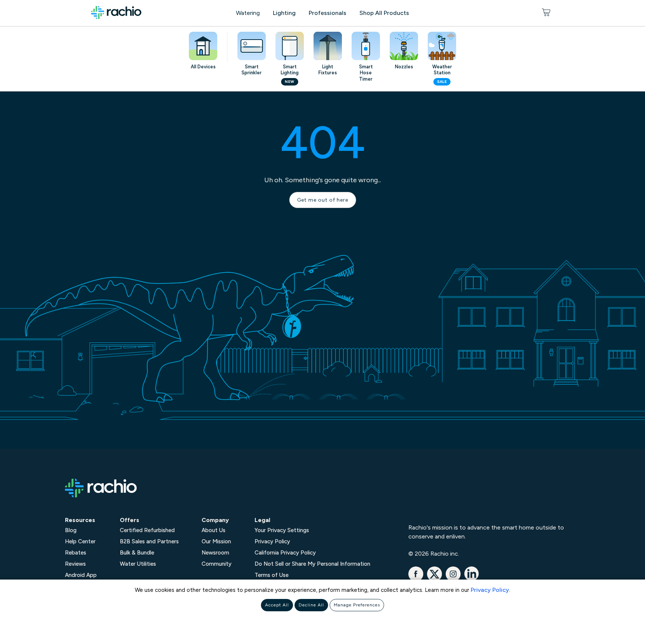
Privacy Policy (490, 589)
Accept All (277, 605)
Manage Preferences (357, 605)
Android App (81, 575)
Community (216, 563)
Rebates (75, 552)
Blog (71, 530)
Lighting (284, 12)
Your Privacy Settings (282, 530)
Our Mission (216, 541)
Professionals (327, 12)
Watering (248, 12)
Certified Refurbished (147, 530)
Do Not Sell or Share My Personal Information (312, 563)
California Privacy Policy (285, 552)
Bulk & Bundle (137, 552)
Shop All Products (384, 12)
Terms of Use (272, 575)
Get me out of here (322, 200)
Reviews (75, 563)
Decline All (311, 605)
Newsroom (215, 552)
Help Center (80, 541)
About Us (213, 530)
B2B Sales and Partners (149, 541)
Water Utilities (138, 563)
